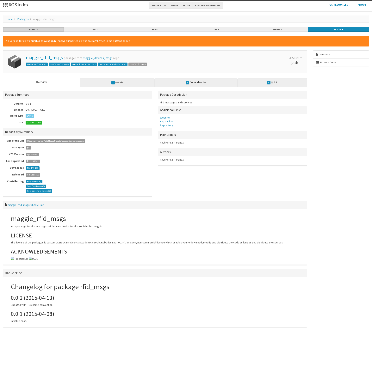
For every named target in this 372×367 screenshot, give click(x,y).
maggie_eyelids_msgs (59, 64)
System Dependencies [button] (207, 5)
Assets (118, 82)
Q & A (272, 82)
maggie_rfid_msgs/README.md (26, 205)
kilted (155, 29)
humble (33, 29)
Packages (23, 19)
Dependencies (196, 82)
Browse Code (328, 62)
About (362, 4)
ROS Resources (338, 4)
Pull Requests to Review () (39, 191)
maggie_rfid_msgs (44, 57)
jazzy (94, 29)
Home (9, 19)
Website (165, 117)
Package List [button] (159, 5)
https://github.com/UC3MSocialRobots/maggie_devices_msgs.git (55, 141)
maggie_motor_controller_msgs (112, 64)
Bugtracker (166, 121)
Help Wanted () (34, 181)
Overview (41, 82)
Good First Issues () (36, 186)
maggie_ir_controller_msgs (84, 64)
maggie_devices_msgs (98, 58)
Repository (166, 125)
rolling (277, 29)
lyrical (217, 29)
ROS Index (18, 4)
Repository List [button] (180, 5)
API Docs (325, 54)
